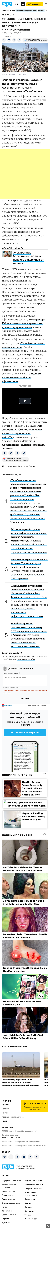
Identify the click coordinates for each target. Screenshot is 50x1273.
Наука (4, 1207)
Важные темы (8, 11)
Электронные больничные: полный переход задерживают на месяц (28, 258)
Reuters (19, 122)
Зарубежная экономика (35, 1185)
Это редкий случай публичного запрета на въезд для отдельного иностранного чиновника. (29, 635)
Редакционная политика (13, 1117)
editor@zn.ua (41, 1145)
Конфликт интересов (33, 1189)
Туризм (27, 1215)
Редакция (6, 1109)
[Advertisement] (25, 174)
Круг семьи (29, 1211)
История (28, 1207)
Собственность (31, 1219)
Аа (23, 4)
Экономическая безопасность (31, 1193)
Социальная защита (33, 1181)
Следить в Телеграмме (27, 732)
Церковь (5, 1219)
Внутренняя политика (11, 1181)
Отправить (25, 698)
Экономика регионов (11, 1203)
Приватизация (8, 1199)
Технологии (7, 1211)
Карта (4, 1121)
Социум (27, 1203)
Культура (6, 1223)
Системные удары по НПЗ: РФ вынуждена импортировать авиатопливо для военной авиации (20, 1082)
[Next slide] (46, 10)
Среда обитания (9, 1215)
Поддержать (36, 4)
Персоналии (29, 1199)
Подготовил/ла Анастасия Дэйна (18, 466)
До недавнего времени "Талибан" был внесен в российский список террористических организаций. (29, 540)
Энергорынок (8, 1195)
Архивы (5, 1105)
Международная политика (9, 1186)
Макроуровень (8, 1191)
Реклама (5, 1113)
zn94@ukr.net (34, 1142)
